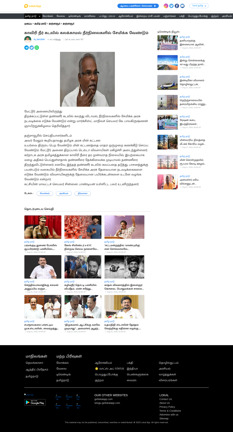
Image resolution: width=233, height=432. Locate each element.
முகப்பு (28, 24)
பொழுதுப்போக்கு (106, 374)
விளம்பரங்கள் (168, 380)
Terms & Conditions (170, 410)
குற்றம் (99, 380)
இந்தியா (132, 368)
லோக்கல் (62, 362)
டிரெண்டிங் (63, 374)
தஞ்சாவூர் (54, 24)
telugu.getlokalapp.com (107, 403)
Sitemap (163, 418)
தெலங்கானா (34, 362)
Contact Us (165, 399)
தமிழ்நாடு (32, 376)
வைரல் (131, 380)
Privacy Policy (167, 407)
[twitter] (31, 48)
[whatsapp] (37, 48)
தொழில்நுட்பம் (169, 362)
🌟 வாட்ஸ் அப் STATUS (109, 368)
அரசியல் (165, 368)
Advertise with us (168, 414)
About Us (164, 403)
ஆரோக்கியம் (103, 362)
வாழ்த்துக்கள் (167, 374)
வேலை (61, 368)
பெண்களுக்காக (137, 374)
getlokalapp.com (103, 399)
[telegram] (26, 48)
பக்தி (130, 362)
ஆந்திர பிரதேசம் (37, 369)
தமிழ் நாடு (30, 16)
